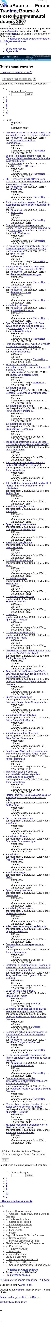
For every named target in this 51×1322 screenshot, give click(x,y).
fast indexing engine (16, 388)
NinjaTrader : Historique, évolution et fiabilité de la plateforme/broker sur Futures (28, 345)
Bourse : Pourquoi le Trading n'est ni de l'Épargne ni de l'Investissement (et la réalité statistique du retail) (28, 158)
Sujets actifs (12, 51)
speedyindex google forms (19, 542)
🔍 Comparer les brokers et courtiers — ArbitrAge (24, 1280)
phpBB (18, 1289)
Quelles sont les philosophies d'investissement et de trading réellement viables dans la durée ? (26, 1081)
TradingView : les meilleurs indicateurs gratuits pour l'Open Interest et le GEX (25, 267)
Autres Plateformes (20, 351)
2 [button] (6, 99)
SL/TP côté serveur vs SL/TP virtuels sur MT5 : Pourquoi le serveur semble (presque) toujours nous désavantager (28, 181)
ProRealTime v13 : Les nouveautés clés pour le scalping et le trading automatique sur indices (28, 797)
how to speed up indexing (18, 287)
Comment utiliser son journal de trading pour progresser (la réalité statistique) (28, 651)
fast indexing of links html (18, 424)
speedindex (11, 614)
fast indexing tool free (16, 578)
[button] (6, 88)
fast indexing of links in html (19, 406)
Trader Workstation (20, 233)
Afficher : (6, 1151)
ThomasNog (15, 138)
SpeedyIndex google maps (19, 818)
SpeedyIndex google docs (19, 697)
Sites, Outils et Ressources (24, 166)
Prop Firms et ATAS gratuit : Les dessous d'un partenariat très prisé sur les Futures (26, 752)
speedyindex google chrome (20, 506)
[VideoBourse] (25, 3)
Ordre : (27, 1154)
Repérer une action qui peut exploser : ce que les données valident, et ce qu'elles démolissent (26, 1034)
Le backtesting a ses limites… (21, 991)
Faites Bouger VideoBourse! (20, 411)
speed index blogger (16, 872)
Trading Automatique (21, 331)
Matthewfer (17, 372)
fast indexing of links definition (21, 715)
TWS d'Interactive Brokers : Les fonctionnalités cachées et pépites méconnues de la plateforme (23, 774)
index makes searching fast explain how (26, 926)
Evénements (12, 583)
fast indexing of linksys (17, 305)
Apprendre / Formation (22, 310)
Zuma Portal (25, 1285)
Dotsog (13, 1014)
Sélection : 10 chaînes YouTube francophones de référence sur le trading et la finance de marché (28, 367)
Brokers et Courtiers (21, 292)
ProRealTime (18, 254)
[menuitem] (22, 16)
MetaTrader (17, 189)
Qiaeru (35, 1297)
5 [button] (6, 107)
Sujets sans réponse (16, 49)
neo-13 (13, 993)
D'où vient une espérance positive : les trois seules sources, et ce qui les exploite (27, 1105)
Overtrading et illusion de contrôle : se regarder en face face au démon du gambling (28, 226)
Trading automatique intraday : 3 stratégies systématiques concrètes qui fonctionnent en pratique (28, 205)
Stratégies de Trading (16, 638)
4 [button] (6, 105)
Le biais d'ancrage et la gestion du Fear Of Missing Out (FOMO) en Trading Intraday (27, 247)
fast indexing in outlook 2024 (20, 596)
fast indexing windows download (22, 733)
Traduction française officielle (14, 1297)
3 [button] (6, 102)
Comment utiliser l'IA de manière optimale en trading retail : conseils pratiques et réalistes (28, 133)
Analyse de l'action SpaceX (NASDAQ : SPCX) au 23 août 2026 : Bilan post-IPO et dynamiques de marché (27, 674)
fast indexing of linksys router (20, 632)
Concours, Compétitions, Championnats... (21, 141)
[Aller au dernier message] (47, 150)
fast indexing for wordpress (19, 908)
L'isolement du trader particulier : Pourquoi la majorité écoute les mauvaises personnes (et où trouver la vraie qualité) (28, 967)
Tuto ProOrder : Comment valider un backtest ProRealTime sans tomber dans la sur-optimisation (28, 485)
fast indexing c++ (14, 854)
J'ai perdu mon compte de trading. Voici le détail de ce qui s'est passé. (26, 1126)
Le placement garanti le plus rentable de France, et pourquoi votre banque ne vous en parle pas (28, 1058)
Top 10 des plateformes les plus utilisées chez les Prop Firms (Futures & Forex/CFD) (27, 443)
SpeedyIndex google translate (21, 524)
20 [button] (7, 112)
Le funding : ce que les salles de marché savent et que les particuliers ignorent (26, 1010)
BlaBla (9, 565)
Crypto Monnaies (14, 547)
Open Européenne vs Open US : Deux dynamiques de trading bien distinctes (25, 324)
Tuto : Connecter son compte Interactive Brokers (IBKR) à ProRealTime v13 (25, 463)
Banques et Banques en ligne (26, 274)
